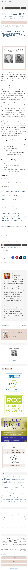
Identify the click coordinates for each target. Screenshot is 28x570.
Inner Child (13, 490)
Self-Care (8, 499)
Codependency (23, 479)
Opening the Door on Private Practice (10, 207)
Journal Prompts (4, 491)
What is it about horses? (10, 163)
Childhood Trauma (8, 479)
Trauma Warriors (14, 14)
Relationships (22, 497)
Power (5, 497)
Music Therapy (13, 493)
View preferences (14, 565)
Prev (3, 519)
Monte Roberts (8, 165)
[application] (14, 8)
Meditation (15, 491)
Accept (14, 557)
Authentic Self (11, 476)
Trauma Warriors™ (6, 195)
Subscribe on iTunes (6, 232)
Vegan (18, 501)
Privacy (16, 568)
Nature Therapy (10, 496)
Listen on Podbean (6, 235)
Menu (14, 22)
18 (24, 527)
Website (6, 179)
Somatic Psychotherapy (15, 499)
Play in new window (10, 247)
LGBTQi (12, 491)
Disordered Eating (6, 485)
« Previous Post (5, 325)
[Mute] (20, 8)
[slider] (23, 8)
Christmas (18, 479)
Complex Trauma (8, 482)
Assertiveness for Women (5, 476)
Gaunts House (7, 171)
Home (2, 25)
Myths (17, 493)
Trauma (9, 501)
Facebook (18, 182)
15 (20, 527)
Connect (9, 262)
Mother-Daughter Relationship (21, 491)
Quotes (18, 497)
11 (15, 527)
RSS (7, 250)
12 (16, 527)
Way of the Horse (8, 169)
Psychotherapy (14, 497)
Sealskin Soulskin (4, 499)
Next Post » (24, 325)
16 (21, 527)
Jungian (9, 491)
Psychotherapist (8, 497)
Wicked (21, 501)
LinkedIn (7, 186)
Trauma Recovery (14, 501)
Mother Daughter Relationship (6, 493)
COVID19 (17, 482)
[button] (26, 547)
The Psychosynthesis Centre (8, 203)
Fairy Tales (16, 487)
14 (19, 527)
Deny (14, 561)
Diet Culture (22, 482)
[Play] (4, 8)
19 (25, 527)
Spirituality (21, 499)
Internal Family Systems (22, 489)
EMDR (14, 487)
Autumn (15, 476)
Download (18, 247)
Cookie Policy (12, 568)
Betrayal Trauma (19, 476)
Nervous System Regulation (19, 496)
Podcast (7, 25)
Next (25, 519)
